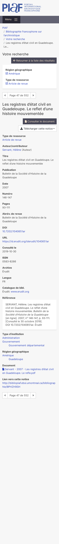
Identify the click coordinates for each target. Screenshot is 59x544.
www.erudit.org (20, 291)
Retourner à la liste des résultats (35, 60)
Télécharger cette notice (38, 128)
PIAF (5, 27)
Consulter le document (41, 121)
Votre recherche (15, 39)
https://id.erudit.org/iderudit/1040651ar (25, 241)
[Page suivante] (33, 95)
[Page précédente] (5, 95)
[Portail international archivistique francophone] (29, 8)
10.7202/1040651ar (13, 231)
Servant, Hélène (11, 149)
